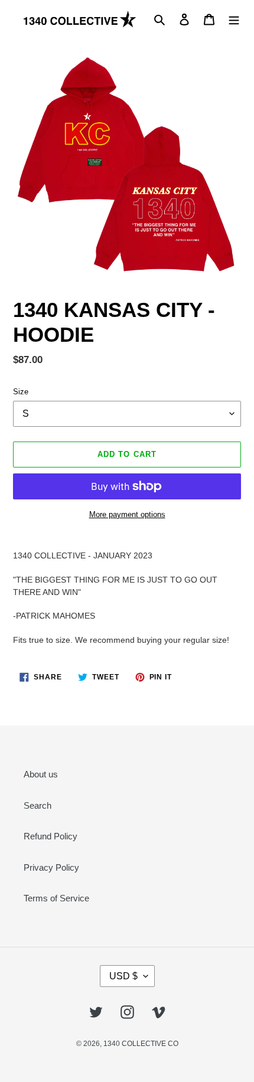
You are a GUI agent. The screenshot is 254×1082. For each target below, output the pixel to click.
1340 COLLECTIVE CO (140, 1043)
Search (37, 805)
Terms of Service (56, 898)
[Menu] (234, 19)
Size (20, 391)
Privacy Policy (51, 867)
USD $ (123, 976)
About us (41, 774)
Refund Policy (50, 836)
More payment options (127, 514)
